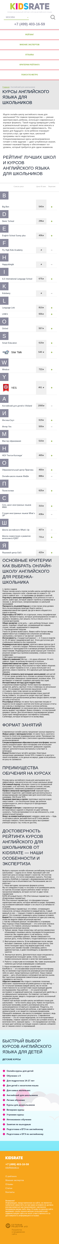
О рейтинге (11, 1176)
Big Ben (5, 207)
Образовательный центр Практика (17, 470)
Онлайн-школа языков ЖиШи (15, 476)
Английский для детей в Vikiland (17, 406)
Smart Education (9, 343)
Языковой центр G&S (11, 552)
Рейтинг (29, 35)
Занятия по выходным (19, 1124)
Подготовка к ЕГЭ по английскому (25, 1129)
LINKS (5, 314)
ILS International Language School (17, 279)
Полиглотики (8, 491)
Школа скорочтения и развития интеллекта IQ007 (16, 537)
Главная (6, 87)
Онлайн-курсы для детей (20, 1071)
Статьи (8, 1188)
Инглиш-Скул (8, 420)
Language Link (8, 308)
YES (14, 387)
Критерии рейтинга (30, 65)
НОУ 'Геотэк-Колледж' (12, 455)
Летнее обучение (16, 1100)
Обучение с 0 (14, 1076)
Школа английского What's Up (15, 530)
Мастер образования (11, 441)
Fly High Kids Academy (12, 250)
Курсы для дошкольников (21, 1105)
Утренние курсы (15, 1114)
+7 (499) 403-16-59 (29, 24)
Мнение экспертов (29, 45)
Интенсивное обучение (19, 1119)
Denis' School (8, 221)
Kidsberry (6, 293)
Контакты (10, 1192)
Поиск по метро (29, 75)
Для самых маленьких (18, 1090)
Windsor (5, 369)
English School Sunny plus (14, 235)
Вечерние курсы (15, 1110)
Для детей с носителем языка (22, 1085)
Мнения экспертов (14, 1180)
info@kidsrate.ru (12, 1168)
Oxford (5, 328)
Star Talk (16, 352)
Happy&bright (8, 264)
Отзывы (29, 55)
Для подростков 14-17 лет (20, 1080)
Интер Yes (6, 426)
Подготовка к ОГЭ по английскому (25, 1134)
